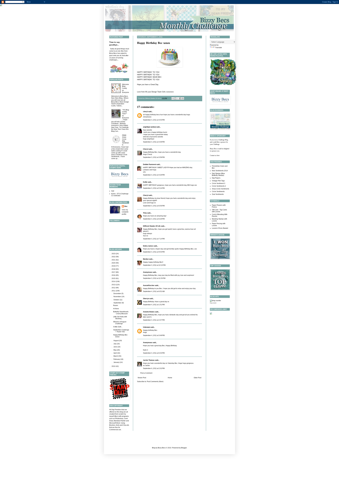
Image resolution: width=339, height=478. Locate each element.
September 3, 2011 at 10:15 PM (154, 265)
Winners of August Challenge (119, 323)
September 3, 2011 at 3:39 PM (154, 142)
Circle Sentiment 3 (218, 183)
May (115, 350)
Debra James (148, 246)
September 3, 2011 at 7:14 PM (154, 239)
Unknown (146, 327)
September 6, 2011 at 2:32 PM (154, 368)
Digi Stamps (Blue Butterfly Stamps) (218, 174)
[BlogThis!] (175, 98)
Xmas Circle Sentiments (220, 189)
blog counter (213, 303)
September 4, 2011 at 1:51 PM (154, 305)
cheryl (145, 112)
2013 (114, 285)
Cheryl (145, 149)
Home (170, 378)
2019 (114, 266)
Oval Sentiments (218, 194)
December (117, 293)
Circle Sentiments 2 (219, 186)
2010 (114, 366)
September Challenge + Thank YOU (121, 331)
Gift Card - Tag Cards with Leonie (219, 211)
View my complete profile (125, 212)
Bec (126, 206)
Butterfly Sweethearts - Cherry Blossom (120, 312)
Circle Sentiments (218, 191)
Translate (218, 48)
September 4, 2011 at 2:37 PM (154, 320)
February (116, 359)
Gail (112, 191)
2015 (114, 278)
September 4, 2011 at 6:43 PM (154, 353)
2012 (114, 288)
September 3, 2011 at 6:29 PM (154, 219)
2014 (114, 281)
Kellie (145, 182)
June (115, 347)
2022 (114, 257)
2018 (114, 269)
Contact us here (215, 155)
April (115, 353)
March (115, 356)
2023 (114, 254)
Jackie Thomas (149, 360)
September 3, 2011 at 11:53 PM (154, 278)
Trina (145, 213)
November (117, 297)
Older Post (197, 378)
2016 (114, 275)
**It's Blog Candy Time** (125, 112)
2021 (114, 260)
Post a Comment (146, 373)
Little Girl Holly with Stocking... (120, 318)
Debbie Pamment (149, 164)
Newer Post (142, 378)
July (115, 344)
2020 (114, 263)
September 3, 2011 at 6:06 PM (154, 206)
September (117, 303)
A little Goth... (117, 327)
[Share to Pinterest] (182, 98)
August (116, 341)
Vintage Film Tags (218, 181)
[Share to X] (177, 98)
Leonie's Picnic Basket (220, 228)
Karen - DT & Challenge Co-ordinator (119, 195)
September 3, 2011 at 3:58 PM (154, 157)
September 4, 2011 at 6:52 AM (154, 291)
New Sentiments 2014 (220, 171)
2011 (114, 291)
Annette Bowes (149, 312)
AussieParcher (148, 285)
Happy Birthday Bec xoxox (153, 43)
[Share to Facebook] (180, 98)
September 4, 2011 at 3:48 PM (154, 335)
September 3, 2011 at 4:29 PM (154, 175)
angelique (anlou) (149, 127)
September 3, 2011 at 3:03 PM (154, 120)
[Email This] (172, 98)
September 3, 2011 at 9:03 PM (154, 252)
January (116, 362)
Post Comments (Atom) (155, 381)
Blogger (184, 448)
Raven (115, 305)
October (116, 300)
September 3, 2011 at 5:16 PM (154, 188)
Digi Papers (216, 178)
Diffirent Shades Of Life (151, 226)
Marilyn (146, 259)
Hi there (116, 309)
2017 (114, 272)
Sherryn (146, 298)
